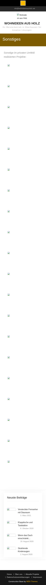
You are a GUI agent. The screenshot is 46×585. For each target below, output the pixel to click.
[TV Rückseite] (23, 137)
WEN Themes (32, 581)
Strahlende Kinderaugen (24, 549)
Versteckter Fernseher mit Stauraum (28, 511)
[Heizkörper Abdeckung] (23, 241)
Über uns (18, 574)
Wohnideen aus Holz (22, 23)
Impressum (37, 577)
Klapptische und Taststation (25, 523)
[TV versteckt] (23, 95)
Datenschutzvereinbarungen (18, 577)
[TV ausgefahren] (23, 116)
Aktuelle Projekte (32, 574)
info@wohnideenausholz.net (24, 8)
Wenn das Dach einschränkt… (25, 536)
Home (9, 574)
